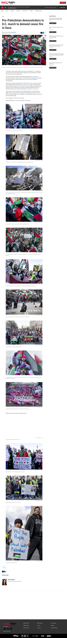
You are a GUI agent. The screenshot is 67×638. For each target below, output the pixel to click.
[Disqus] (33, 605)
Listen (7, 10)
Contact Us (39, 627)
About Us (18, 10)
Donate (63, 2)
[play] (2, 7)
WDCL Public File (26, 627)
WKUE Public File (40, 623)
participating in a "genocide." (33, 88)
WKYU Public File (26, 623)
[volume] (5, 7)
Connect (12, 10)
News (2, 10)
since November (24, 84)
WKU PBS (52, 625)
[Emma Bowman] (4, 582)
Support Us (25, 10)
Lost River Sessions (54, 627)
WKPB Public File (26, 625)
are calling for (34, 76)
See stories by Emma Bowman (14, 581)
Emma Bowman (13, 32)
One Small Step (38, 10)
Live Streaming (53, 623)
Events (31, 10)
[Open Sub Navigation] (4, 10)
